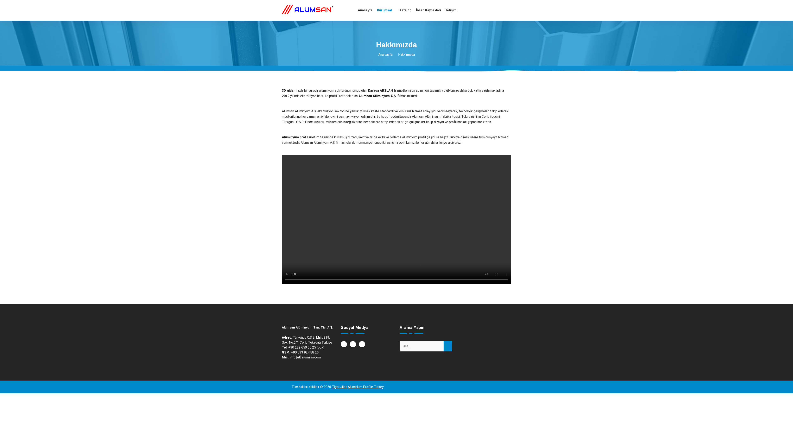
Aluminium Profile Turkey (366, 387)
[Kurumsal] (386, 10)
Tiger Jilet (339, 387)
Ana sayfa (385, 55)
